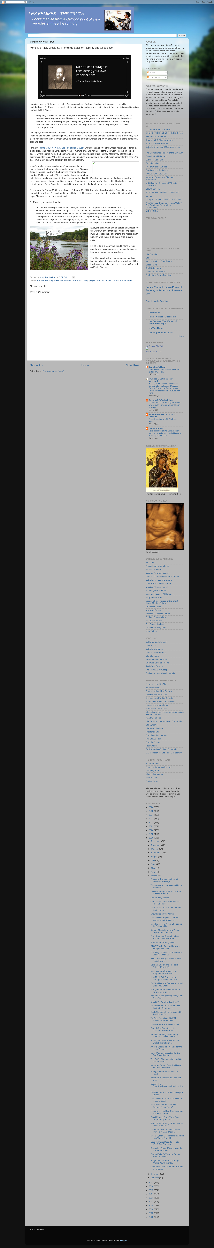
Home (85, 365)
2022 (151, 822)
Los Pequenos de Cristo (161, 333)
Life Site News (152, 656)
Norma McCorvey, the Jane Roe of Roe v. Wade (62, 148)
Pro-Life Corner (153, 742)
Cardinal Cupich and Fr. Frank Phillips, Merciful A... (164, 966)
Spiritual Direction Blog (156, 617)
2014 (151, 1194)
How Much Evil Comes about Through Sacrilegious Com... (165, 978)
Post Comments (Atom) (53, 371)
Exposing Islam (153, 163)
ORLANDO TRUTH (154, 189)
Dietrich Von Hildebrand (156, 156)
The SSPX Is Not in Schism (158, 129)
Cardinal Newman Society (157, 573)
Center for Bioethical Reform (159, 691)
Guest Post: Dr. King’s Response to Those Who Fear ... (167, 1124)
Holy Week (54, 280)
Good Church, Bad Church (158, 170)
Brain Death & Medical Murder (159, 140)
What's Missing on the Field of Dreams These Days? (164, 1106)
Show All (181, 336)
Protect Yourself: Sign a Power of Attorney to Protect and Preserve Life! (164, 290)
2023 (151, 819)
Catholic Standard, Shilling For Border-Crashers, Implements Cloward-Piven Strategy (165, 404)
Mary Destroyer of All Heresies (160, 594)
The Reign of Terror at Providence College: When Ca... (166, 953)
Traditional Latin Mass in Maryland (161, 673)
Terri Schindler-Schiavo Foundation (162, 749)
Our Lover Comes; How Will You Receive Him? (165, 902)
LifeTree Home (156, 328)
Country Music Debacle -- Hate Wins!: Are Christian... (165, 1143)
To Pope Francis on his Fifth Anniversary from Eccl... (163, 1019)
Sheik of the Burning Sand (163, 942)
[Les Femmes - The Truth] (147, 349)
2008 (151, 1217)
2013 (151, 1198)
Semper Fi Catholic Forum (158, 614)
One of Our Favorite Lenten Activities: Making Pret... (163, 1029)
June (153, 864)
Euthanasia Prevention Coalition (160, 701)
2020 (151, 830)
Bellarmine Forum (154, 569)
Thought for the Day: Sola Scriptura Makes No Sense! (167, 1112)
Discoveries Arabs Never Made (165, 1024)
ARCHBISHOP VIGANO (156, 136)
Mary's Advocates (154, 597)
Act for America (153, 763)
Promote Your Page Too (154, 352)
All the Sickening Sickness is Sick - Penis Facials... (166, 959)
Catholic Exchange (154, 649)
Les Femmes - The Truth (154, 346)
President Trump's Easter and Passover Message (164, 880)
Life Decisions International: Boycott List (164, 721)
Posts (152, 73)
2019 (151, 834)
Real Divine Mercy (154, 268)
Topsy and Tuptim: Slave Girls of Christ (163, 199)
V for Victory (151, 631)
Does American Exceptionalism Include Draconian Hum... (165, 937)
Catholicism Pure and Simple (159, 580)
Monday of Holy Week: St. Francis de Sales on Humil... (166, 925)
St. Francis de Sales (122, 280)
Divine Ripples (156, 428)
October (155, 849)
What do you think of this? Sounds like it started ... (166, 909)
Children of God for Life (156, 695)
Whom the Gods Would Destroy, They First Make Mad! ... (165, 1130)
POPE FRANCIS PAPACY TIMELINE (162, 192)
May (153, 868)
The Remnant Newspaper (157, 670)
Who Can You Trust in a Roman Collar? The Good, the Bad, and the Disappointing (164, 205)
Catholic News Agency (156, 652)
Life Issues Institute (154, 728)
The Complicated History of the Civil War (164, 153)
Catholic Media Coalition (157, 301)
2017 (151, 1182)
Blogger (123, 1241)
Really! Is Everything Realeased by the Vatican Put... (167, 1013)
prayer (92, 280)
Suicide (149, 196)
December (156, 841)
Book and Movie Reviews (157, 143)
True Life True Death (155, 272)
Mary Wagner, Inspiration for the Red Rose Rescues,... (165, 1054)
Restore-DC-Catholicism (161, 400)
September (156, 853)
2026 (151, 807)
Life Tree (150, 258)
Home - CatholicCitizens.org (162, 317)
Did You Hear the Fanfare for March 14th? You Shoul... (167, 984)
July (153, 860)
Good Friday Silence (160, 898)
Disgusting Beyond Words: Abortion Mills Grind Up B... (167, 1149)
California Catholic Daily (156, 642)
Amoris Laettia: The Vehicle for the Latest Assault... (166, 1048)
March (154, 876)
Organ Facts (151, 265)
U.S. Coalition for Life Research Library (164, 753)
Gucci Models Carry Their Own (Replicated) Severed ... (165, 1118)
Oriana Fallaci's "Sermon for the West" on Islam (165, 1155)
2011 (151, 1205)
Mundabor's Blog (153, 607)
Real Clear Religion (154, 666)
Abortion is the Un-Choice (157, 684)
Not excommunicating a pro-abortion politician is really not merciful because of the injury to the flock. (165, 433)
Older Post (132, 365)
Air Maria (150, 562)
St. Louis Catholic (154, 621)
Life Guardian (152, 254)
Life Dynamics (152, 725)
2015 (151, 1190)
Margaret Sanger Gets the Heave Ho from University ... (166, 1066)
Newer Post (37, 365)
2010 (151, 1209)
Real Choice (151, 746)
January (155, 1178)
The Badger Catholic (155, 624)
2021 (151, 826)
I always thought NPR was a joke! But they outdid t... (166, 892)
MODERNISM (152, 211)
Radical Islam (152, 781)
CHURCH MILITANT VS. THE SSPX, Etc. (164, 133)
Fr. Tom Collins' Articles (156, 167)
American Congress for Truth (159, 767)
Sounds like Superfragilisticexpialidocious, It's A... (167, 1086)
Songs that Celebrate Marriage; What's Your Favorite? (165, 1161)
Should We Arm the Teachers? (165, 1002)
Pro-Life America (153, 739)
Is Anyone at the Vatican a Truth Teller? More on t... (165, 990)
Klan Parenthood (153, 718)
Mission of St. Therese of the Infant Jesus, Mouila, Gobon (162, 602)
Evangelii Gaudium (154, 160)
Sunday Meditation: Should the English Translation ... (165, 1041)
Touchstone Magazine (156, 627)
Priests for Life (152, 732)
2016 (151, 1186)
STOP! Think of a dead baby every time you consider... (166, 947)
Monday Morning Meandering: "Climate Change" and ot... (164, 1035)
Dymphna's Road (157, 367)
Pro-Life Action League (156, 735)
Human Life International (157, 705)
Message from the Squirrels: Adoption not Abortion (164, 972)
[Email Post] (73, 277)
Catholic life (42, 280)
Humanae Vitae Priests (156, 708)
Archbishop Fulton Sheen (157, 566)
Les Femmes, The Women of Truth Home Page (163, 322)
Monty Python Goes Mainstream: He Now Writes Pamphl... (167, 1137)
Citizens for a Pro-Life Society (159, 698)
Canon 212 (151, 645)
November (156, 845)
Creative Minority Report (157, 587)
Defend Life (154, 312)
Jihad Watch (151, 777)
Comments (154, 77)
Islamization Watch (154, 774)
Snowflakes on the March (162, 914)
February (155, 1174)
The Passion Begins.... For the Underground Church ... (164, 919)
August (154, 857)
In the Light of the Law (156, 590)
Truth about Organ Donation (158, 275)
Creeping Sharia (153, 770)
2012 (151, 1202)
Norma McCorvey (80, 280)
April (153, 872)
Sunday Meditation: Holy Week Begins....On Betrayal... (165, 931)
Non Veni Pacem (153, 610)
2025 (151, 811)
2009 (151, 1213)
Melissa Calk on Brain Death (159, 261)
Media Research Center (157, 659)
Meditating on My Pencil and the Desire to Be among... (165, 1007)
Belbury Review (153, 688)
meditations (65, 280)
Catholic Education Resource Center (162, 576)
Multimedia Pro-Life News (157, 663)
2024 (151, 815)
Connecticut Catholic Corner (158, 583)
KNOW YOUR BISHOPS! (157, 174)
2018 (151, 838)
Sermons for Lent (104, 280)
